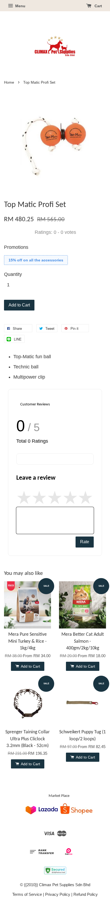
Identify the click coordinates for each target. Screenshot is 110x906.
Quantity (13, 274)
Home (9, 82)
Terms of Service (27, 894)
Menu (19, 6)
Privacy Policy (57, 894)
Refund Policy (85, 894)
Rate (84, 541)
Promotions (16, 247)
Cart (97, 6)
